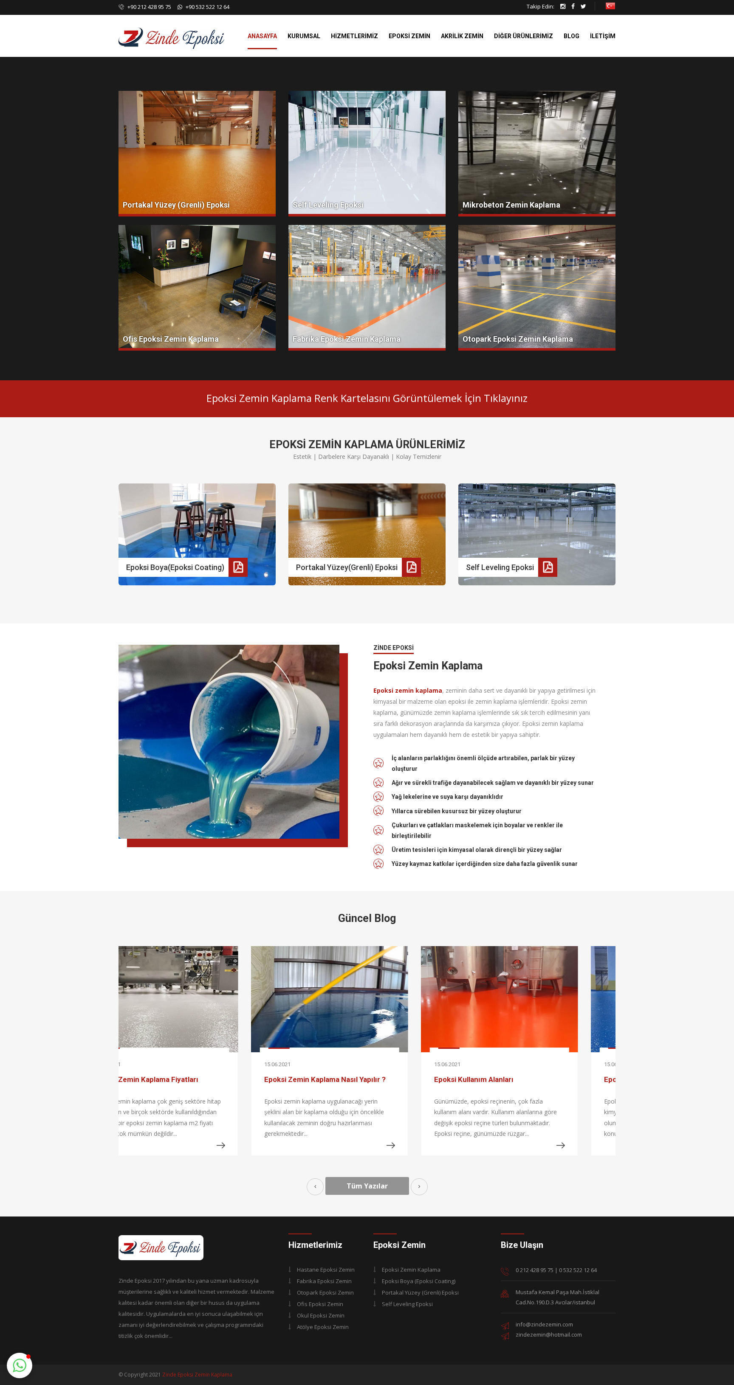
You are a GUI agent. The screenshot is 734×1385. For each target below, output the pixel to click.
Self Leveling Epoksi (328, 204)
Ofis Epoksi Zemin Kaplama (171, 338)
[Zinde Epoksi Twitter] (583, 6)
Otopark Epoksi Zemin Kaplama (518, 338)
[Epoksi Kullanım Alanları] (367, 999)
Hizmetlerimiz (354, 36)
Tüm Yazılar (367, 1186)
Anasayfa (262, 36)
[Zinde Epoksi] (172, 28)
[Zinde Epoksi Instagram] (562, 6)
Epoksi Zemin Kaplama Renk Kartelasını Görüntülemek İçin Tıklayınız (367, 398)
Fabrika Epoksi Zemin (324, 1281)
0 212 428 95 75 (534, 1270)
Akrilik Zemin (462, 36)
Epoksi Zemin (409, 36)
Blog (571, 36)
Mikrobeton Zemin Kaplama (511, 204)
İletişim (602, 36)
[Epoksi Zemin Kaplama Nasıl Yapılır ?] (197, 999)
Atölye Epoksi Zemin (323, 1327)
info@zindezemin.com (544, 1324)
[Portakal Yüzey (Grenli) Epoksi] (197, 153)
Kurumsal (304, 36)
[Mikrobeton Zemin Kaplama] (536, 153)
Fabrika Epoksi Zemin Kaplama (347, 338)
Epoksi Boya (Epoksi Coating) (418, 1281)
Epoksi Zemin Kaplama (411, 1269)
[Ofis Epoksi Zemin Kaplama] (197, 288)
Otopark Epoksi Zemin (325, 1292)
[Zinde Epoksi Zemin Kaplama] (161, 1247)
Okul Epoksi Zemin (320, 1315)
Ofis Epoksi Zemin (320, 1304)
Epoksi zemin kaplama (407, 690)
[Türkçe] (610, 5)
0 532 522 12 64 (578, 1270)
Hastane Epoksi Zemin (326, 1269)
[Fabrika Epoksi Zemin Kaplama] (367, 288)
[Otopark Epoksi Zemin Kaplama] (536, 288)
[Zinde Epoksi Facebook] (573, 6)
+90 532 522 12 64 (207, 7)
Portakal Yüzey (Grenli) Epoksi (176, 204)
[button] (19, 1365)
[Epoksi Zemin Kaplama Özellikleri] (536, 999)
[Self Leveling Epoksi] (367, 153)
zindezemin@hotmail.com (549, 1334)
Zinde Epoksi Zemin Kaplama (197, 1374)
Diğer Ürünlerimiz (523, 36)
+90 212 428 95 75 (148, 7)
